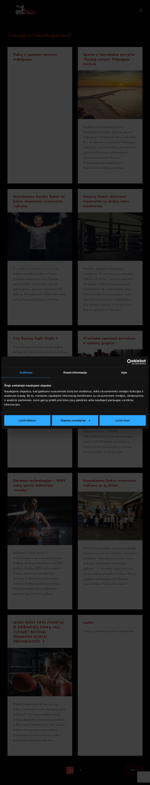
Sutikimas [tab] (26, 372)
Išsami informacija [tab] (75, 372)
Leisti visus (122, 420)
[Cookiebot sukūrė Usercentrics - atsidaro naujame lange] (130, 362)
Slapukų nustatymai (73, 420)
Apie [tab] (124, 372)
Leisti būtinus (27, 420)
